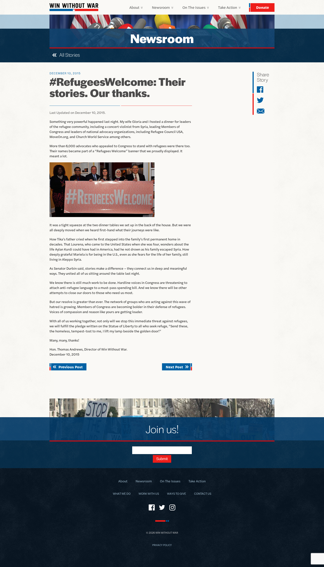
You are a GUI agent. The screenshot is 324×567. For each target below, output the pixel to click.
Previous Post (70, 366)
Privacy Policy (162, 545)
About (134, 7)
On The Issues (194, 7)
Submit (162, 459)
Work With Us (149, 493)
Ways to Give (176, 493)
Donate (262, 7)
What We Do (121, 493)
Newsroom (161, 7)
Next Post (174, 366)
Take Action (227, 7)
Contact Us (202, 493)
